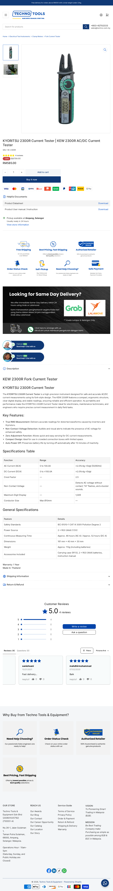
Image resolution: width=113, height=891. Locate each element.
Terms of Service (66, 811)
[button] (9, 155)
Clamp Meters (37, 36)
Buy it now (31, 179)
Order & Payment (66, 818)
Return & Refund (66, 822)
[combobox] (46, 27)
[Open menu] (6, 15)
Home (5, 36)
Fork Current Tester (52, 36)
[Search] (86, 26)
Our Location (36, 829)
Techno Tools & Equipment (50, 882)
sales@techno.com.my (100, 28)
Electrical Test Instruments (20, 36)
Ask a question (79, 632)
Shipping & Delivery (67, 825)
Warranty (62, 829)
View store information (18, 224)
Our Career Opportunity (41, 822)
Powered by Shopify (72, 882)
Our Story (35, 833)
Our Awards (36, 811)
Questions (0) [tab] (23, 650)
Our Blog (34, 815)
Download (103, 203)
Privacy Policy (65, 815)
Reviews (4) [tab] (9, 650)
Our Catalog (36, 825)
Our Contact (36, 818)
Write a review (79, 626)
